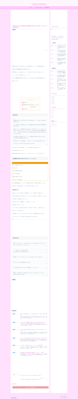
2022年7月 (52, 98)
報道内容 (25, 102)
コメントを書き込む (30, 387)
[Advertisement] (30, 17)
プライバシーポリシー (63, 396)
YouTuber (52, 110)
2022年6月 (52, 100)
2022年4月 (52, 103)
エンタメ (52, 112)
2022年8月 (52, 96)
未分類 (52, 117)
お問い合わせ (53, 124)
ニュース (14, 279)
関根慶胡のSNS (33, 106)
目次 (28, 99)
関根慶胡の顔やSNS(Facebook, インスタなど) (31, 104)
